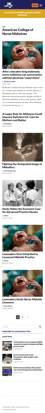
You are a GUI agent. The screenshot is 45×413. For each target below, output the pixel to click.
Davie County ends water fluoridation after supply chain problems (26, 357)
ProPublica (8, 124)
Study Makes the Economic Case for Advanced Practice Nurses (21, 210)
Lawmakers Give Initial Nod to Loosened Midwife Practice (20, 255)
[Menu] (41, 5)
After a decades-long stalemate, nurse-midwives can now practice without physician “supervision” (22, 74)
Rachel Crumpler (9, 81)
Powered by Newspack (9, 409)
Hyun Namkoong (9, 171)
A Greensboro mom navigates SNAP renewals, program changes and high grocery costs (28, 344)
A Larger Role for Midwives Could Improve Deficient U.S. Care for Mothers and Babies (22, 117)
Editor (6, 216)
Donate (35, 5)
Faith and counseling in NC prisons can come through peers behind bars (28, 369)
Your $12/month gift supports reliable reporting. (22, 13)
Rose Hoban (8, 306)
